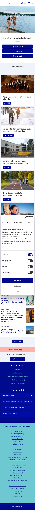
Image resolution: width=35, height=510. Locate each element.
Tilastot (17, 494)
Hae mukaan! (8, 135)
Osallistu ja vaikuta (17, 444)
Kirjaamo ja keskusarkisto (17, 475)
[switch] (30, 260)
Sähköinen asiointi (17, 473)
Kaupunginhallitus (17, 439)
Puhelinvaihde (17, 467)
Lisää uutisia (17, 341)
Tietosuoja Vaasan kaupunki (17, 486)
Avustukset (17, 478)
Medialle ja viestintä (17, 488)
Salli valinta (17, 286)
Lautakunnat (17, 441)
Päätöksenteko (17, 431)
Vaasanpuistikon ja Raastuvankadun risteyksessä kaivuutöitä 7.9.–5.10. (12, 331)
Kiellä (17, 291)
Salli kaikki (17, 280)
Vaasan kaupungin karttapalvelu (17, 376)
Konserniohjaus (17, 452)
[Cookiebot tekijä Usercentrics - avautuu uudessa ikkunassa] (25, 217)
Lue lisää (7, 103)
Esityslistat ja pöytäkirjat (17, 434)
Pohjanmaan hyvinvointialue (17, 460)
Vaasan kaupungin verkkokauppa (17, 480)
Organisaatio (17, 449)
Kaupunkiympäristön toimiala (17, 457)
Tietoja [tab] (29, 222)
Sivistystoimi (17, 454)
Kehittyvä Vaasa (17, 496)
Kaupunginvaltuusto (17, 436)
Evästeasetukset (17, 373)
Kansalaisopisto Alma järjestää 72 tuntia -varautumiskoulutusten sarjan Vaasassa (12, 301)
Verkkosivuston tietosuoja (17, 380)
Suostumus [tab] (6, 222)
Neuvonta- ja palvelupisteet (17, 465)
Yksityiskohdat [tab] (17, 222)
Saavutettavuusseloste (18, 383)
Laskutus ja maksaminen (17, 470)
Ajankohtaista (17, 491)
